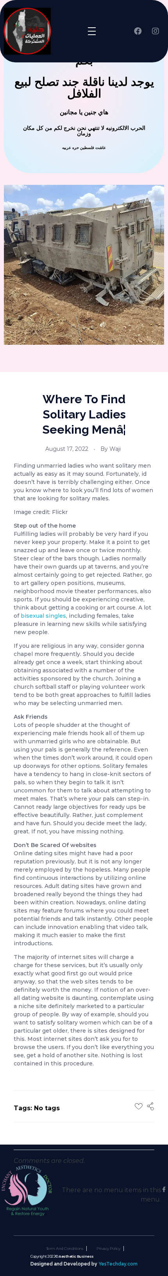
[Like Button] (139, 1106)
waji (115, 448)
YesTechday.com (118, 1264)
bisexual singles (43, 615)
